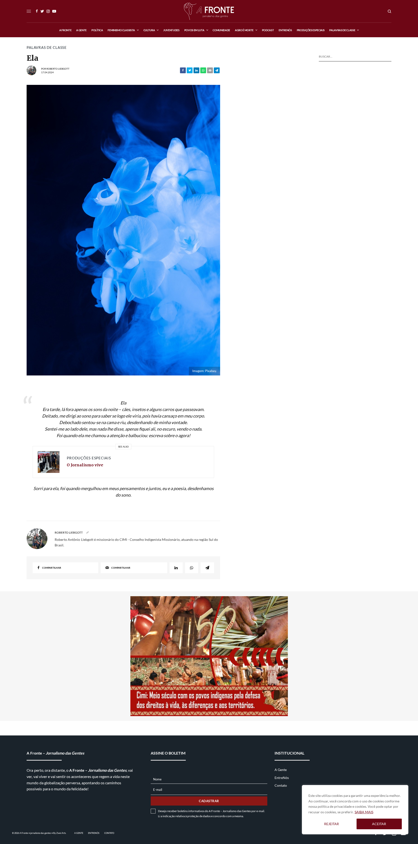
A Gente (281, 770)
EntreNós (282, 778)
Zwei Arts (61, 833)
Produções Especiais (89, 458)
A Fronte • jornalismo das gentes (35, 833)
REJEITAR (331, 824)
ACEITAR (379, 824)
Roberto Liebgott (57, 68)
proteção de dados (199, 816)
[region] (355, 809)
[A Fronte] (209, 11)
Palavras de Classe (47, 47)
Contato (281, 785)
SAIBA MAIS (364, 812)
